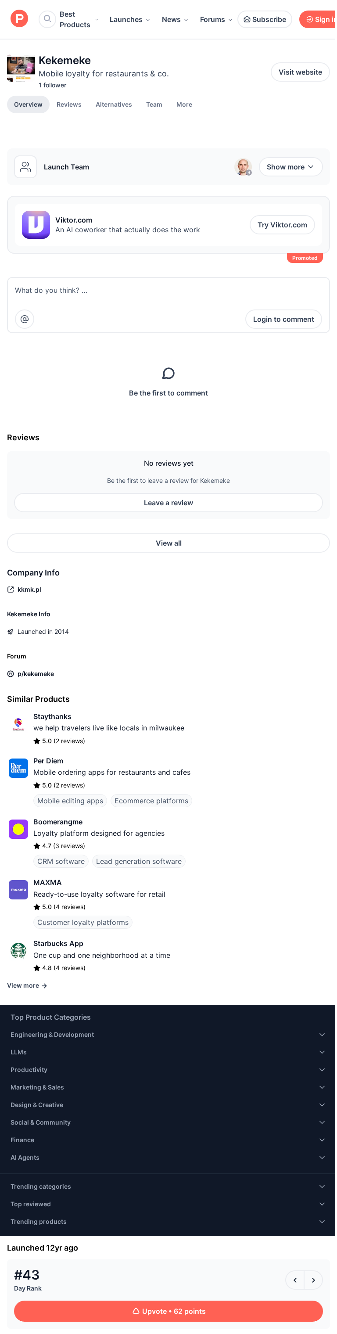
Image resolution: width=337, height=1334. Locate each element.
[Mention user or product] (24, 319)
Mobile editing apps (70, 800)
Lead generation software (139, 861)
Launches (126, 19)
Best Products (75, 19)
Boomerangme (57, 821)
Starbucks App (58, 943)
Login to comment (283, 319)
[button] (184, 104)
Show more (286, 166)
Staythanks (52, 716)
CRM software (61, 861)
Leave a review (168, 502)
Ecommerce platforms (151, 800)
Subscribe (269, 19)
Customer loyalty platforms (83, 922)
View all (169, 543)
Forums (212, 19)
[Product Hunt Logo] (19, 19)
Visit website (300, 72)
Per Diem (48, 760)
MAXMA (47, 882)
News (171, 19)
